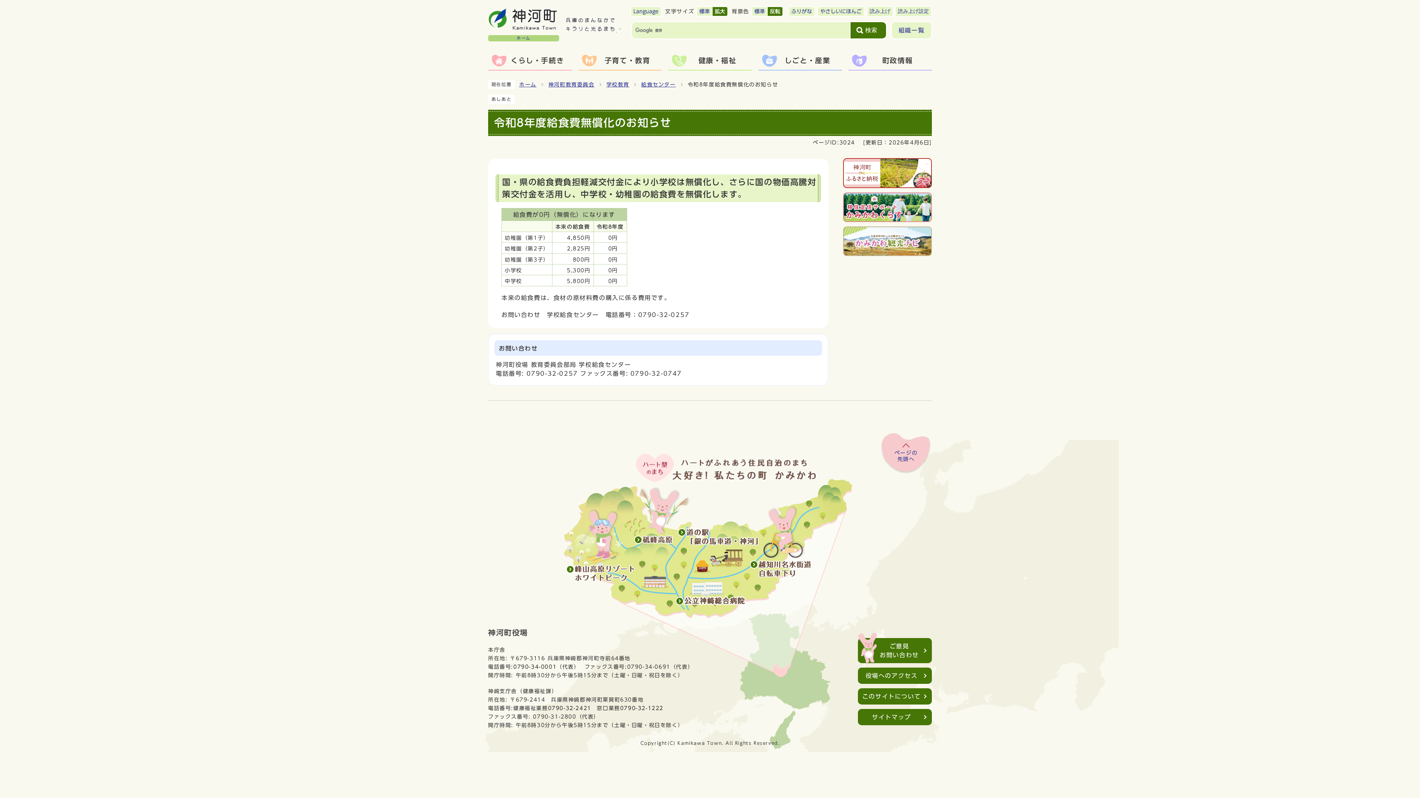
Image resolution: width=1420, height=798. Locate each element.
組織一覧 (911, 30)
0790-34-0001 (535, 666)
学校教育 (617, 84)
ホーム (528, 84)
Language (646, 11)
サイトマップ (891, 717)
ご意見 (899, 650)
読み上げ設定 (913, 11)
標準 (704, 11)
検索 (871, 30)
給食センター (658, 84)
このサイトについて (891, 696)
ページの (906, 456)
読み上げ (880, 11)
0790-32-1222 (641, 708)
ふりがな (801, 11)
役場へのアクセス (892, 676)
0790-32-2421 (569, 708)
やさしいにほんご (841, 11)
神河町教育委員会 (571, 84)
